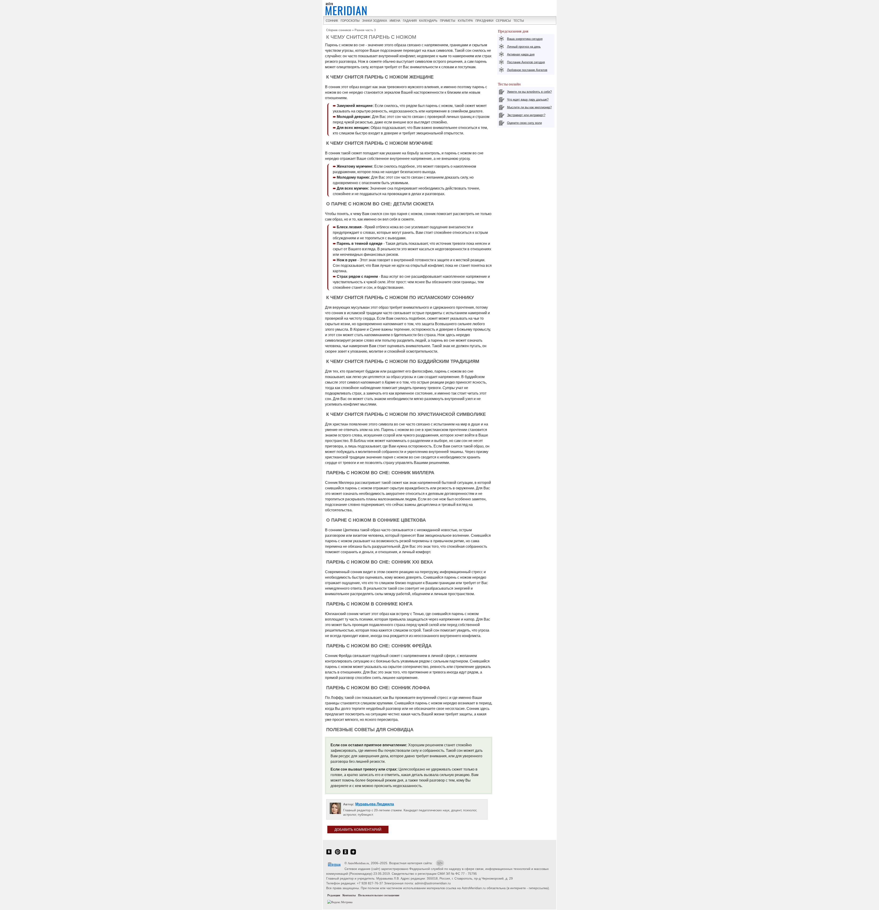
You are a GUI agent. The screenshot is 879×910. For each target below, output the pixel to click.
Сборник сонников (338, 30)
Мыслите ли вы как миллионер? (529, 107)
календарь (428, 20)
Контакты (349, 895)
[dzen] (353, 854)
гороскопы (350, 20)
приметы (447, 20)
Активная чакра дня (520, 54)
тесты (518, 20)
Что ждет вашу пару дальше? (527, 99)
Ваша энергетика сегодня (525, 39)
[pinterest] (337, 854)
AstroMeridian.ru (358, 863)
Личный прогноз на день (524, 46)
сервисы (503, 20)
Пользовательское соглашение (378, 895)
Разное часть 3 (365, 30)
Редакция (333, 895)
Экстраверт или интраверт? (526, 115)
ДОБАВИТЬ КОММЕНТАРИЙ (357, 829)
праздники (484, 20)
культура (465, 20)
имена (395, 20)
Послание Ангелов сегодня (526, 62)
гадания (410, 20)
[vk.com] (329, 854)
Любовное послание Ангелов (527, 70)
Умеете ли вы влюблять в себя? (529, 91)
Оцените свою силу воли (524, 123)
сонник (332, 20)
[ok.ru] (345, 854)
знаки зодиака (374, 20)
